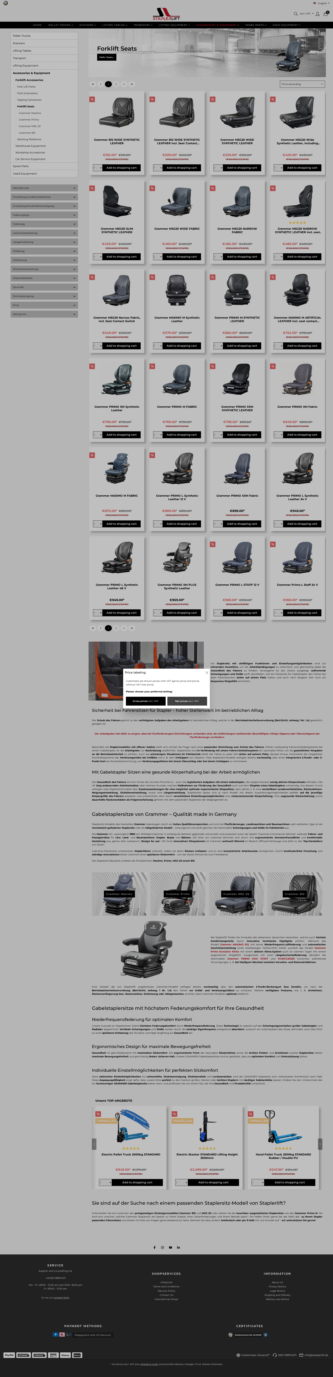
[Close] (207, 673)
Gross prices (146, 701)
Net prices (187, 701)
